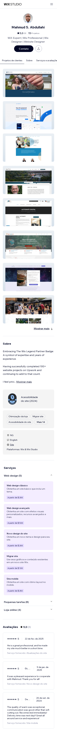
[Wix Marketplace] (13, 4)
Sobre (29, 60)
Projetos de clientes (12, 60)
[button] (28, 83)
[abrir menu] (52, 4)
